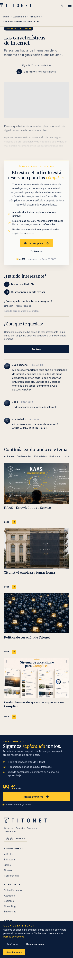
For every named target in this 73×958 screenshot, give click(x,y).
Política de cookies (13, 936)
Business (9, 901)
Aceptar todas (14, 952)
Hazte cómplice (33, 243)
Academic (9, 895)
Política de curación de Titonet (27, 637)
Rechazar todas (35, 944)
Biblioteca (9, 859)
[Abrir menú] (69, 5)
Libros (7, 865)
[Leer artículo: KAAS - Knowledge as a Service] (36, 483)
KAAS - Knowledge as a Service (27, 508)
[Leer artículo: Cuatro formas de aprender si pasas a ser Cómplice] (36, 678)
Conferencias (11, 875)
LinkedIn (8, 306)
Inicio (6, 16)
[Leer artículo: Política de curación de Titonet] (36, 613)
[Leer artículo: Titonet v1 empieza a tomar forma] (36, 548)
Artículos (35, 16)
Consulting (10, 906)
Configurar (12, 944)
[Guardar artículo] (19, 71)
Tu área (34, 251)
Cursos (8, 870)
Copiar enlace (23, 306)
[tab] (9, 457)
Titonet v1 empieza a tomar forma (29, 572)
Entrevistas (10, 911)
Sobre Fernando (13, 890)
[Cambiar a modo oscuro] (62, 5)
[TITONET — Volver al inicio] (16, 5)
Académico (19, 16)
